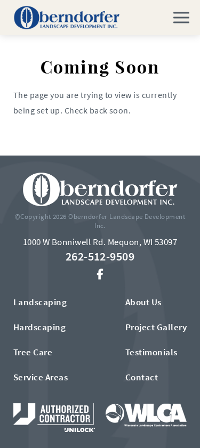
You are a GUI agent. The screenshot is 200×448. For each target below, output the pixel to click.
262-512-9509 (100, 256)
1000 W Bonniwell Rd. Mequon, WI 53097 (100, 242)
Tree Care (32, 352)
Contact (141, 377)
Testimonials (151, 352)
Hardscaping (39, 327)
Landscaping (40, 302)
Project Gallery (156, 327)
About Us (143, 302)
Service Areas (40, 377)
